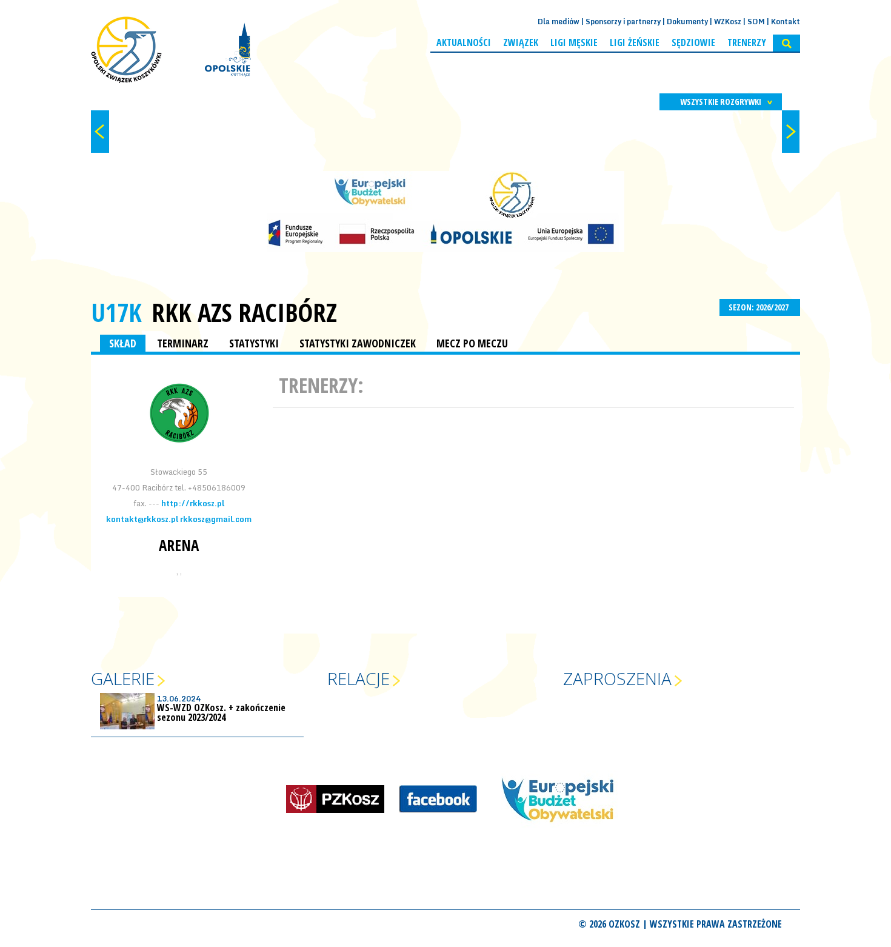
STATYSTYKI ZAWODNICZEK (357, 343)
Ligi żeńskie (634, 42)
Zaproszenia (617, 678)
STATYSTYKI (254, 343)
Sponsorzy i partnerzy (623, 21)
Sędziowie (693, 42)
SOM (756, 21)
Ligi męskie (574, 42)
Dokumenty (687, 21)
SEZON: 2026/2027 (759, 307)
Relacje (358, 678)
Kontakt (785, 21)
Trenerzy (746, 42)
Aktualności (463, 42)
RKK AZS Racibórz (244, 312)
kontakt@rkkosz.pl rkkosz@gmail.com (179, 519)
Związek (520, 42)
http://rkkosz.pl (192, 503)
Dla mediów (558, 21)
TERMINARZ (183, 343)
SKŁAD (122, 343)
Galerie (123, 678)
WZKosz (727, 21)
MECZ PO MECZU (472, 343)
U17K (116, 312)
